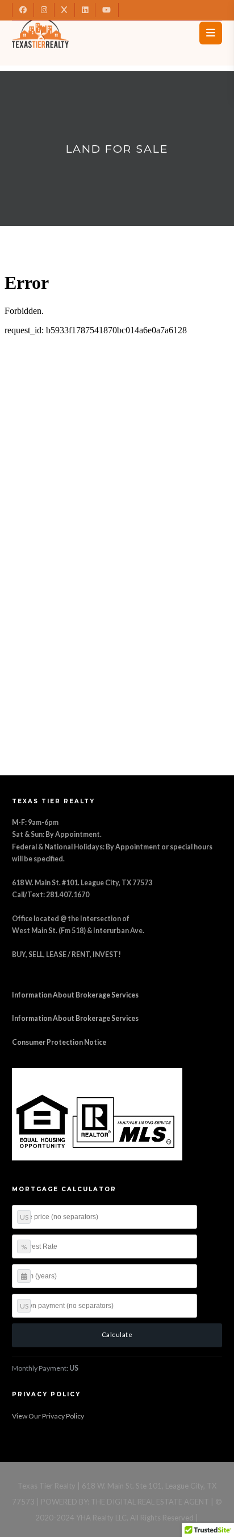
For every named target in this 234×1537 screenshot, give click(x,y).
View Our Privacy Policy (48, 1416)
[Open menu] (210, 33)
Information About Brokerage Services (75, 995)
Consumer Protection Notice (59, 1042)
